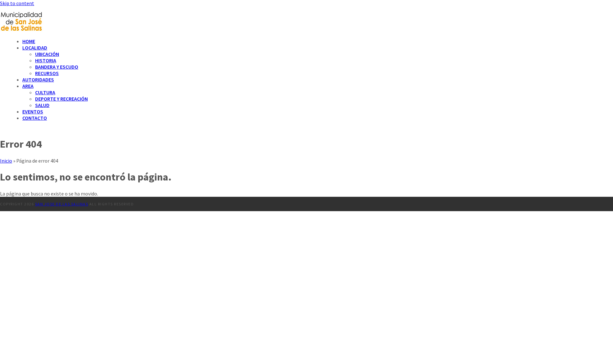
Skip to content (17, 3)
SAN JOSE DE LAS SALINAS (61, 204)
